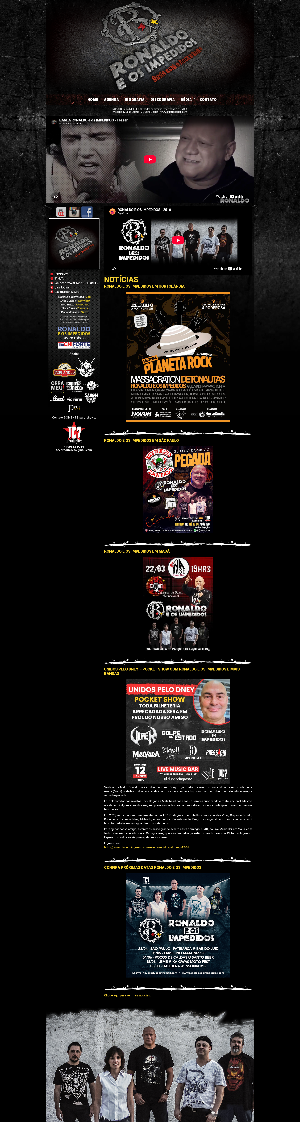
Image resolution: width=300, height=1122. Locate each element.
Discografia (163, 99)
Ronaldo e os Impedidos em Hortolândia (144, 286)
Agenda (111, 99)
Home (93, 99)
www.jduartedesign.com (173, 111)
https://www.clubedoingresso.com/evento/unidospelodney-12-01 (146, 847)
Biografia (135, 99)
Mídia (186, 99)
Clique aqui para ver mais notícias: (127, 995)
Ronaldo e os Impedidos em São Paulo (141, 440)
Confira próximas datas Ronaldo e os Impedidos (152, 867)
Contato (208, 99)
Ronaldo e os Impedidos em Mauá (137, 551)
